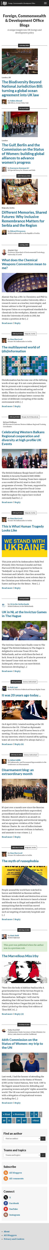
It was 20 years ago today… (21, 695)
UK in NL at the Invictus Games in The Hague (24, 614)
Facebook (14, 1203)
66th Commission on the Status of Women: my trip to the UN (22, 1043)
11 (9, 1120)
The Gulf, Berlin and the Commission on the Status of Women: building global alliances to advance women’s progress (23, 153)
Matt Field (14, 935)
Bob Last (14, 687)
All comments (16, 1178)
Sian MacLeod (16, 339)
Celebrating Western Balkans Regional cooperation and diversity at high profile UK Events (23, 438)
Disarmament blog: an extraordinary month (18, 772)
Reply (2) (19, 1014)
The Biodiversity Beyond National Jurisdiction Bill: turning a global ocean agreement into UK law (22, 88)
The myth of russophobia (20, 861)
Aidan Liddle (15, 760)
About (7, 1231)
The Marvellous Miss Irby (20, 956)
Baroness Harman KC (19, 168)
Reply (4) (19, 744)
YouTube (13, 1209)
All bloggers (15, 1173)
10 (4, 1120)
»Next (35, 1120)
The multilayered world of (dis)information (21, 349)
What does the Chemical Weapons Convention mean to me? (24, 264)
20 (18, 1120)
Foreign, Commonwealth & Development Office (21, 3)
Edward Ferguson (17, 231)
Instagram (14, 1215)
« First (6, 1114)
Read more (7, 323)
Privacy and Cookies (14, 1239)
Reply (17, 323)
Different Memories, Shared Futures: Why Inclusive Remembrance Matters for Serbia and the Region (24, 218)
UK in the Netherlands (19, 604)
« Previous (18, 1114)
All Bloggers (10, 1235)
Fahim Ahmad (16, 101)
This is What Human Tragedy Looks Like (23, 528)
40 (24, 1120)
